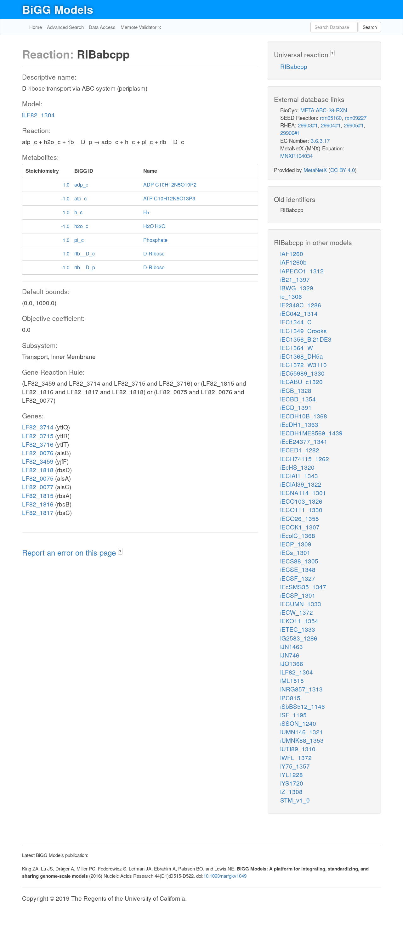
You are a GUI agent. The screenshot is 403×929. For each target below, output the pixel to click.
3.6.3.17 (320, 140)
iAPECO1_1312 (302, 270)
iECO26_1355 (299, 518)
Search (370, 27)
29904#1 (331, 125)
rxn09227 (355, 117)
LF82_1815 (38, 495)
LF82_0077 (38, 486)
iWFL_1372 (296, 757)
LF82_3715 (38, 435)
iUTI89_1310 (297, 748)
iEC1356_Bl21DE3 (306, 339)
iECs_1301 (295, 552)
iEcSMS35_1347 (303, 586)
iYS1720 (291, 783)
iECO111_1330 (301, 509)
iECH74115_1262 (304, 458)
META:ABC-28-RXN (323, 110)
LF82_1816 (38, 504)
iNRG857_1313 (301, 689)
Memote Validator (139, 27)
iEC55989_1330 (302, 373)
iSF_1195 (293, 714)
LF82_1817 (38, 512)
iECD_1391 (296, 407)
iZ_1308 (291, 791)
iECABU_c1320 (301, 381)
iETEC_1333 (297, 629)
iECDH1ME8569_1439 (311, 432)
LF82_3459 (38, 461)
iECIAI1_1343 (299, 475)
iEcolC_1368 (297, 535)
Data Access (102, 27)
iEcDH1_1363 (299, 424)
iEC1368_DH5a (301, 356)
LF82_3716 (38, 444)
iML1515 (292, 680)
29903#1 (308, 125)
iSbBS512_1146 (302, 706)
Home (35, 27)
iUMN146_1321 (301, 731)
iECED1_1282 (299, 449)
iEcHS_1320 (297, 467)
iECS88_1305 (299, 561)
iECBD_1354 (298, 399)
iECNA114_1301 (303, 492)
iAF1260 (291, 253)
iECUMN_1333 (300, 603)
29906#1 (290, 133)
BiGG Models (57, 9)
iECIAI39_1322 (300, 484)
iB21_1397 (295, 279)
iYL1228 (291, 774)
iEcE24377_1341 (303, 441)
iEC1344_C (296, 321)
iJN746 (289, 655)
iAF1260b (293, 262)
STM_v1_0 (295, 800)
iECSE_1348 (297, 569)
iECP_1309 (295, 544)
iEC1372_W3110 (303, 364)
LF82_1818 (38, 469)
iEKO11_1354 (299, 620)
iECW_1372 (296, 612)
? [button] (120, 551)
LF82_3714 (38, 427)
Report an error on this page (70, 552)
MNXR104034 (296, 155)
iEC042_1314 (299, 313)
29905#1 (354, 125)
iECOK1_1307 (300, 527)
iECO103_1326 (301, 501)
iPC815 (290, 697)
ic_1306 (291, 296)
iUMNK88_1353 (302, 740)
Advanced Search (65, 27)
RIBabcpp (293, 66)
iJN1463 (291, 646)
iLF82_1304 (38, 114)
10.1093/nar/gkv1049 (225, 875)
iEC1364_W (296, 347)
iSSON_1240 (298, 723)
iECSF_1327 (297, 578)
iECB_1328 (295, 390)
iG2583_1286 (298, 638)
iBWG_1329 (296, 287)
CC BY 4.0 (342, 170)
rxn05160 (331, 117)
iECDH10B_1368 (303, 415)
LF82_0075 (38, 478)
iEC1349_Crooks (303, 330)
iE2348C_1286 (300, 304)
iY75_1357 (295, 766)
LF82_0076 (38, 452)
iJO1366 (291, 663)
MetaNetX (315, 170)
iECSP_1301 (297, 595)
